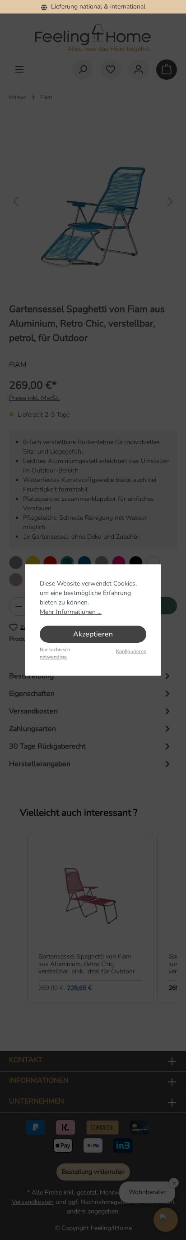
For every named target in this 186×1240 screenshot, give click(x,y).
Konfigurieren (131, 651)
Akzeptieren (93, 634)
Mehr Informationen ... (71, 612)
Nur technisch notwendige (55, 653)
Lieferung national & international (96, 6)
